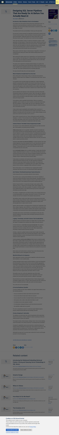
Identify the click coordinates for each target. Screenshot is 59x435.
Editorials (20, 2)
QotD (37, 2)
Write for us (52, 2)
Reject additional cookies (26, 429)
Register (42, 2)
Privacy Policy (32, 426)
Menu (57, 2)
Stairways (25, 2)
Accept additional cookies (12, 429)
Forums (29, 2)
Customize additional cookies (12, 432)
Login (47, 2)
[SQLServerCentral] (2, 2)
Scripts (33, 2)
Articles (15, 2)
